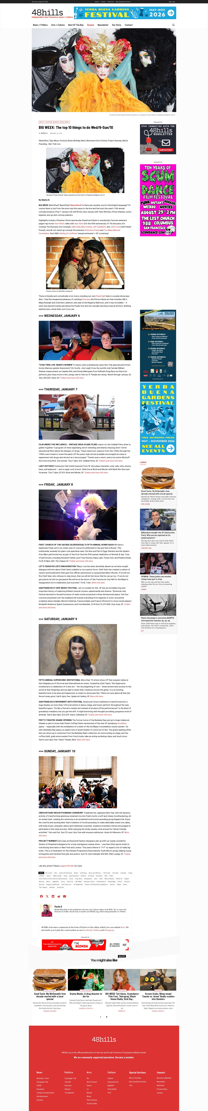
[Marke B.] (46, 911)
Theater (52, 887)
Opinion (143, 589)
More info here (98, 582)
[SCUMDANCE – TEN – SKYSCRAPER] (158, 235)
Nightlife (56, 881)
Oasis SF (70, 881)
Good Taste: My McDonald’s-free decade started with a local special (156, 492)
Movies (41, 881)
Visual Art (60, 887)
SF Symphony (78, 884)
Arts (55, 873)
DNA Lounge (57, 876)
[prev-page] (100, 1017)
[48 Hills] (53, 13)
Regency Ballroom (52, 884)
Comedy (123, 873)
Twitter (96, 930)
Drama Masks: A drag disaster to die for (86, 995)
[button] (173, 25)
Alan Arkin (78, 223)
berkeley (83, 873)
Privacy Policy (162, 1089)
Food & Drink (145, 504)
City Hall (115, 873)
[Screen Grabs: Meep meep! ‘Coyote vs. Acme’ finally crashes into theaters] (158, 980)
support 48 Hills (67, 866)
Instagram (109, 930)
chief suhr (106, 873)
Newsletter (161, 1082)
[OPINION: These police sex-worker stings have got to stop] (158, 563)
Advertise (160, 1085)
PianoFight (101, 296)
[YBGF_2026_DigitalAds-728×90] (125, 18)
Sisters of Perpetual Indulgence (96, 884)
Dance (49, 876)
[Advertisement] (158, 273)
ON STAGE (78, 881)
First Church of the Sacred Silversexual (53, 879)
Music (56, 122)
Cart (130, 1085)
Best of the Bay (135, 1078)
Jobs (95, 879)
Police (120, 881)
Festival (91, 876)
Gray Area (78, 879)
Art (142, 631)
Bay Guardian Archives (137, 1082)
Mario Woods (109, 879)
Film (105, 876)
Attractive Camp (92, 230)
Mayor (127, 879)
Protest (127, 881)
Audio (76, 873)
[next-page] (106, 1017)
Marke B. (44, 133)
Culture (41, 876)
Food (71, 879)
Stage (119, 884)
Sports (112, 884)
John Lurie (115, 227)
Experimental (74, 876)
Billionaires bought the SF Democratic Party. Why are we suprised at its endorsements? (158, 535)
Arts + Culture (45, 122)
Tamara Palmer (49, 1011)
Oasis (63, 881)
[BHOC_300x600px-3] (158, 381)
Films (111, 876)
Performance (101, 881)
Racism (41, 884)
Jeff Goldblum (99, 227)
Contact (160, 1093)
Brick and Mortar (95, 873)
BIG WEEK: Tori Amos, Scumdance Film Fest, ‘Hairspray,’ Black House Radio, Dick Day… (122, 996)
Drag (65, 876)
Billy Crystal (86, 227)
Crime (130, 873)
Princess (86, 299)
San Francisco (67, 884)
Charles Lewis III (86, 1008)
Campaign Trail (146, 548)
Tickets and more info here (72, 378)
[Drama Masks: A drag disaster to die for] (86, 980)
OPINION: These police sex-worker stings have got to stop (156, 577)
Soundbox (122, 723)
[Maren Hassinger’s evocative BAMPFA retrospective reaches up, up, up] (158, 605)
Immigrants (88, 879)
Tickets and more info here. (111, 461)
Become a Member (164, 1078)
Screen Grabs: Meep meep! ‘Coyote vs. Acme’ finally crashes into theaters (158, 996)
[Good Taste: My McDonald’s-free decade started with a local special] (158, 478)
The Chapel (43, 887)
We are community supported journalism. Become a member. (104, 1057)
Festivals (99, 876)
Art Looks (49, 873)
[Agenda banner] (85, 949)
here (123, 927)
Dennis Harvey (158, 1011)
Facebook (87, 930)
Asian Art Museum (65, 873)
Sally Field (75, 227)
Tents (125, 884)
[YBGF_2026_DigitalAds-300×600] (158, 454)
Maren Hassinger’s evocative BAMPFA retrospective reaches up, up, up (157, 619)
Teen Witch (59, 223)
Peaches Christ (89, 881)
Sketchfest (75, 205)
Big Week (65, 122)
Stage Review (86, 991)
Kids (101, 879)
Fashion (83, 876)
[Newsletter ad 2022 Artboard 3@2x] (158, 153)
